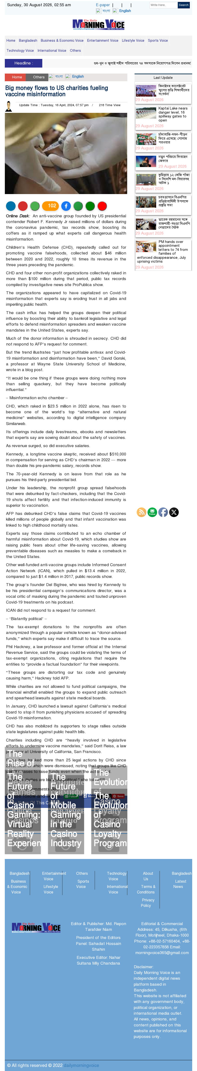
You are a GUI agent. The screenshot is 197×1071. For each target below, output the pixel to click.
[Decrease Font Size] (102, 206)
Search (184, 5)
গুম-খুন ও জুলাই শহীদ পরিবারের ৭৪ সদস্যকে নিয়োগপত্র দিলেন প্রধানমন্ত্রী (135, 63)
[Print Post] (11, 206)
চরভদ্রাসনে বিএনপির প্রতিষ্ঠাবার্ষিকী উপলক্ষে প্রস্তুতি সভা (173, 201)
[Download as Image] (35, 206)
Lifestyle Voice (133, 41)
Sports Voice (158, 41)
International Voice (51, 51)
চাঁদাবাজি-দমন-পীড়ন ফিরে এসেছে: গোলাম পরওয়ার (173, 138)
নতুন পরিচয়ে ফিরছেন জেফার (173, 159)
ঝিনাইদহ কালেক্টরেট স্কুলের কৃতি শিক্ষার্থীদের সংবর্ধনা (174, 90)
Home (10, 41)
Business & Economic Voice (62, 41)
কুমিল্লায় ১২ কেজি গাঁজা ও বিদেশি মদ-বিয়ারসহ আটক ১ (174, 179)
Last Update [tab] (163, 78)
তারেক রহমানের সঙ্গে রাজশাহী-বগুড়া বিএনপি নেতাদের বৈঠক (174, 223)
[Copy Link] (78, 206)
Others (75, 51)
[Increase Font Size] (90, 206)
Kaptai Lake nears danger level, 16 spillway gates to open (173, 114)
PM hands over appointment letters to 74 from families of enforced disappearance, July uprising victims (162, 252)
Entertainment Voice (102, 41)
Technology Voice (20, 51)
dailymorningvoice (81, 1065)
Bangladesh (28, 41)
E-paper (103, 5)
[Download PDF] (23, 206)
